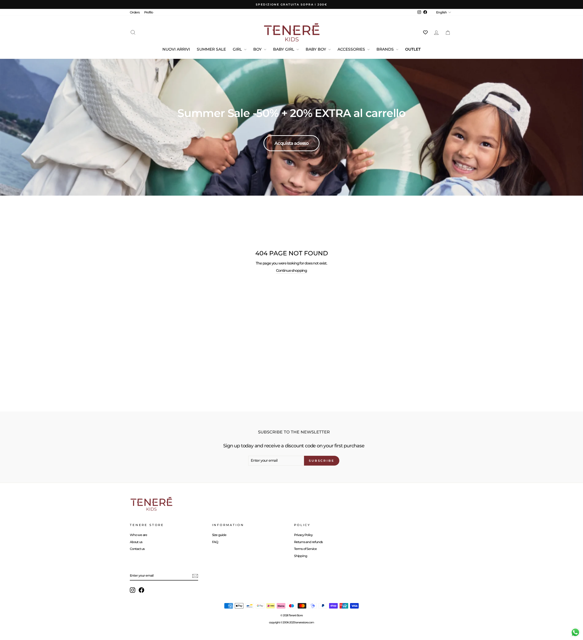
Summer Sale (211, 49)
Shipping (300, 556)
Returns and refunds (308, 542)
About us (136, 542)
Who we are (138, 535)
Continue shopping (291, 270)
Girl (238, 49)
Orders (135, 12)
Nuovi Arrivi (176, 49)
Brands (385, 49)
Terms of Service (305, 549)
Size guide (219, 535)
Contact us (137, 549)
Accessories (352, 49)
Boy (258, 49)
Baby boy (316, 49)
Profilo (148, 12)
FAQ (215, 542)
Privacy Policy (303, 535)
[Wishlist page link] (425, 32)
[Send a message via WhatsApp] (575, 632)
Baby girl (284, 49)
